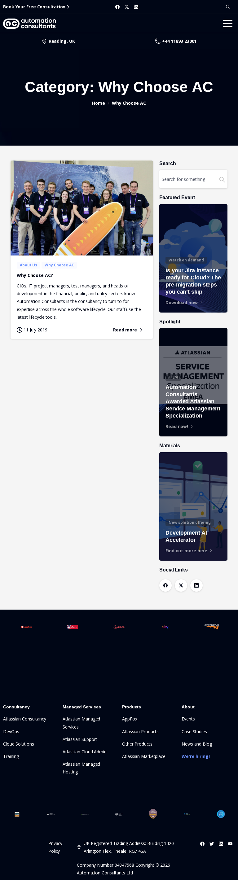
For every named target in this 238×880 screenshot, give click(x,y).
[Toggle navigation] (228, 23)
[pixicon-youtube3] (230, 843)
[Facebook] (117, 6)
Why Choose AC (129, 103)
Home (98, 103)
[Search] (228, 6)
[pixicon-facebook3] (202, 843)
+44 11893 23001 (179, 41)
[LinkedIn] (136, 6)
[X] (127, 6)
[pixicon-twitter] (211, 843)
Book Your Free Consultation (34, 7)
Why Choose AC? (35, 275)
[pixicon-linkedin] (221, 843)
